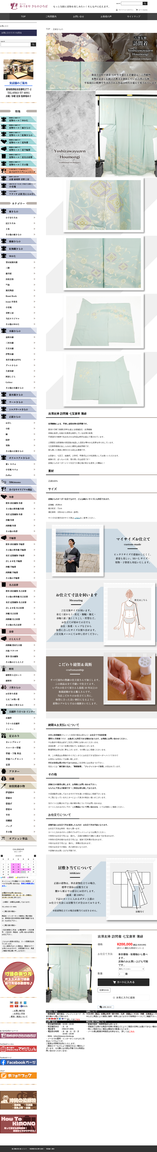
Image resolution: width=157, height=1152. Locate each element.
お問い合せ (78, 16)
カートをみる (142, 10)
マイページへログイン (125, 10)
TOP (23, 16)
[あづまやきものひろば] (29, 10)
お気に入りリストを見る (11, 33)
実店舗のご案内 (50, 1148)
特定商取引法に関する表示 (36, 1148)
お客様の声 (106, 16)
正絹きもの (58, 29)
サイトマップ (133, 16)
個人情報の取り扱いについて (19, 1148)
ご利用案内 (51, 16)
